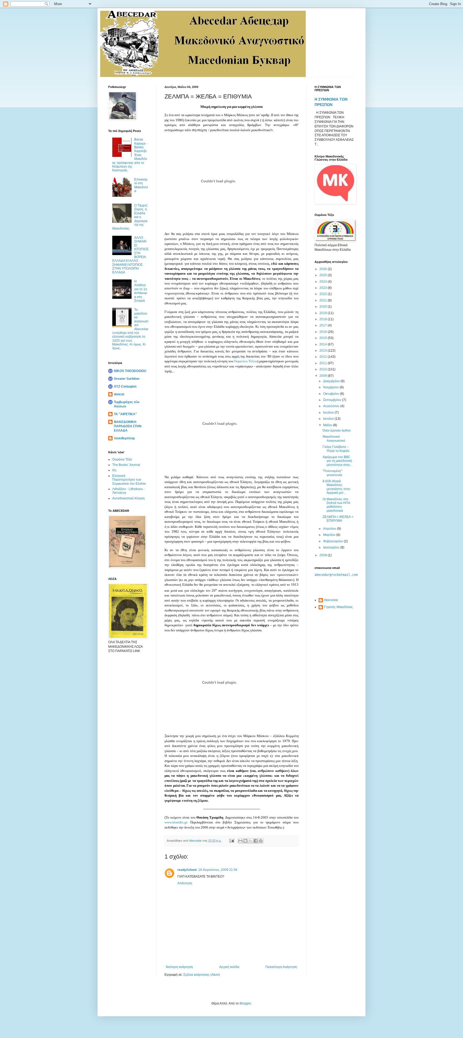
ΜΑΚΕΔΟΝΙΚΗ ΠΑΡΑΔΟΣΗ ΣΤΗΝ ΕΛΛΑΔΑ (127, 426)
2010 (323, 369)
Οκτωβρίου (331, 394)
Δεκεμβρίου (332, 381)
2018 (323, 319)
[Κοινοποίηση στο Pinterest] (260, 841)
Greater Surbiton (126, 379)
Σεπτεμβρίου (332, 400)
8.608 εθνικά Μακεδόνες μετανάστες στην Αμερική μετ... (336, 487)
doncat (119, 394)
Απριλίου (330, 529)
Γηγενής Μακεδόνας (338, 607)
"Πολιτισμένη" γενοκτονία (332, 473)
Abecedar (331, 600)
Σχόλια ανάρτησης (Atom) (201, 975)
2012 (323, 357)
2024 (323, 282)
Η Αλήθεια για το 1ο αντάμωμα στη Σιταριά (140, 291)
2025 (323, 275)
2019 (323, 313)
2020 (323, 306)
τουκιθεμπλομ (124, 438)
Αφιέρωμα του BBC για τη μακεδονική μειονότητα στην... (337, 461)
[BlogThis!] (245, 841)
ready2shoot (187, 870)
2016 (323, 332)
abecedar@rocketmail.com (336, 575)
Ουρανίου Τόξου (245, 361)
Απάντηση (184, 883)
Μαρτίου (329, 535)
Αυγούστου (331, 406)
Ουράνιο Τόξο (122, 459)
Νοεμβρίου (331, 387)
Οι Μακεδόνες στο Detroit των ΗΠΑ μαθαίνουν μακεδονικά (336, 505)
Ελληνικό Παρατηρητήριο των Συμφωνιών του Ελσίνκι (129, 479)
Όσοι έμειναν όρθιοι (337, 430)
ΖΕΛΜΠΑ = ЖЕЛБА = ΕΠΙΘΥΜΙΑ (338, 518)
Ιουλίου (329, 412)
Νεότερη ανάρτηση (179, 967)
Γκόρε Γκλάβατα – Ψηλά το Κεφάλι (336, 448)
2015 (323, 338)
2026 (323, 269)
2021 (323, 300)
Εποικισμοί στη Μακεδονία (141, 185)
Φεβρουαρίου (333, 541)
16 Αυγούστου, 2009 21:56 (217, 870)
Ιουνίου (329, 419)
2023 (323, 288)
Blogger (245, 1003)
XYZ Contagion (125, 386)
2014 (323, 344)
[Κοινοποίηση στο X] (250, 841)
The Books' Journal (126, 465)
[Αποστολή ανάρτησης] (231, 840)
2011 (323, 363)
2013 (323, 350)
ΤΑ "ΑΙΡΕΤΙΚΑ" (125, 414)
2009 (323, 376)
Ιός (114, 470)
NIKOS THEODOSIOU (130, 371)
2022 (323, 294)
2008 (323, 555)
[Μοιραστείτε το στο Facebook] (255, 841)
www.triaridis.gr (176, 822)
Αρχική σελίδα (229, 967)
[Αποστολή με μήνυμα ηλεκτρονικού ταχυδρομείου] (240, 841)
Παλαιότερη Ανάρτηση (281, 967)
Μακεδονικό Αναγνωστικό (334, 438)
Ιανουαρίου (331, 547)
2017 (323, 325)
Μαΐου (328, 425)
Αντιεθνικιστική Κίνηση (128, 498)
